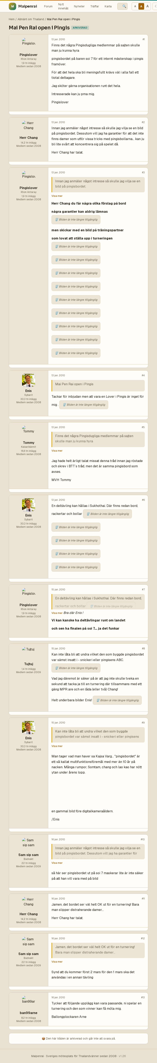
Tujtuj (28, 664)
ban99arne (28, 1013)
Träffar (94, 6)
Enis (28, 391)
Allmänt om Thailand (31, 19)
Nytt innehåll (63, 6)
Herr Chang (29, 138)
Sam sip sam (28, 855)
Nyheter (79, 6)
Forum (48, 6)
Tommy (28, 443)
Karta (108, 6)
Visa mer (57, 196)
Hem (12, 19)
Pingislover (29, 55)
